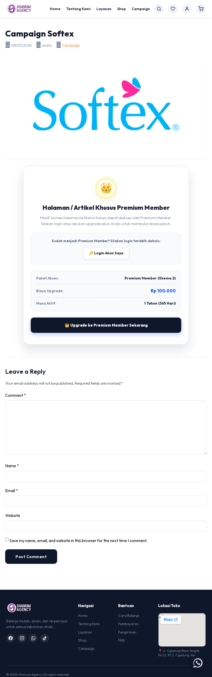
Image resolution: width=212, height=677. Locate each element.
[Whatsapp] (33, 638)
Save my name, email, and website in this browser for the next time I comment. (78, 540)
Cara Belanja (128, 615)
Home (55, 8)
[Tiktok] (44, 638)
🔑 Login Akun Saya (106, 253)
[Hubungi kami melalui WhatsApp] (198, 663)
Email (11, 490)
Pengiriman (127, 632)
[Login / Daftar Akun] (187, 9)
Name (12, 465)
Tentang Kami (78, 8)
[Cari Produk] (159, 9)
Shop (121, 8)
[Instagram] (22, 638)
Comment (15, 395)
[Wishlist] (173, 9)
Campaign (141, 8)
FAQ (121, 640)
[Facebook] (10, 638)
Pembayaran (128, 624)
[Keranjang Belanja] (201, 9)
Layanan (103, 8)
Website (12, 515)
